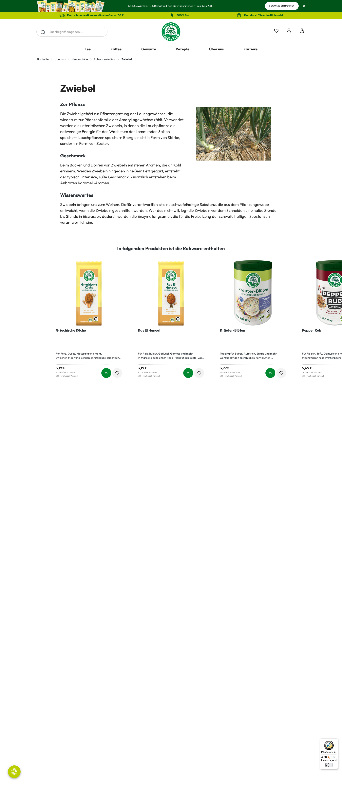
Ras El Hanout (149, 330)
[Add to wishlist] (117, 373)
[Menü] (335, 740)
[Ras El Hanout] (171, 293)
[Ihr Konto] (289, 30)
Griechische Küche (71, 330)
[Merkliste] (276, 30)
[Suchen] (42, 32)
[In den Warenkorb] (106, 373)
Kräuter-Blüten (232, 330)
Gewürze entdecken (281, 6)
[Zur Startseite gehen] (171, 32)
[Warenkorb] (302, 31)
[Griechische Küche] (89, 293)
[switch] (329, 765)
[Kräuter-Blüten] (253, 293)
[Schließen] (304, 6)
